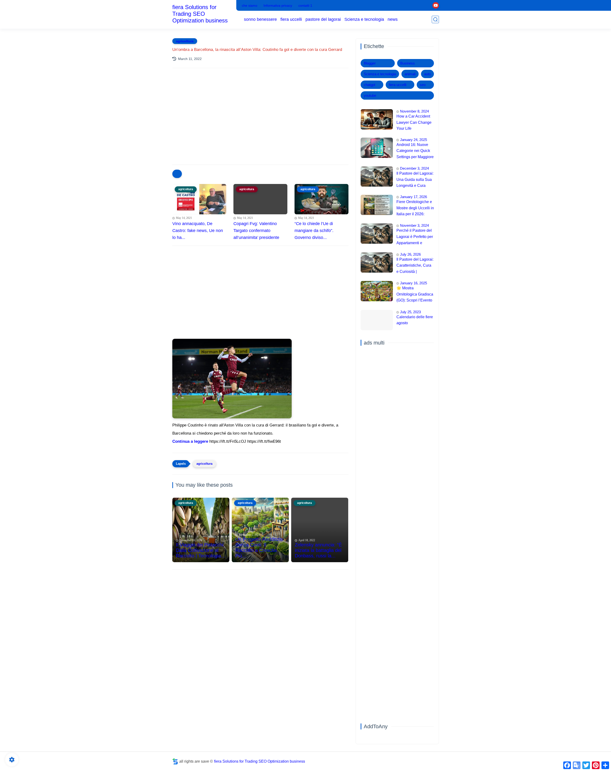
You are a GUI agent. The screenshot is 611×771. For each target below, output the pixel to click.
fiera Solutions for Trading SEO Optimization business (200, 14)
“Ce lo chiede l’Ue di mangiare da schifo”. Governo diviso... (314, 230)
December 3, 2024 (414, 168)
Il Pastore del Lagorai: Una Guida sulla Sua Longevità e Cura (414, 179)
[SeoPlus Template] (175, 761)
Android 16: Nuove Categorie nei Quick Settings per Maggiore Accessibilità (415, 151)
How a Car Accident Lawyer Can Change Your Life (414, 122)
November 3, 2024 (414, 225)
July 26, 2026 (410, 254)
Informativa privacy (277, 5)
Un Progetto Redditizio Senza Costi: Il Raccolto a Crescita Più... (259, 547)
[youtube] (435, 5)
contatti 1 (305, 5)
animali (410, 74)
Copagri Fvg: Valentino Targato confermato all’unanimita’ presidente (256, 230)
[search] (435, 19)
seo (423, 85)
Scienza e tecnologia (364, 19)
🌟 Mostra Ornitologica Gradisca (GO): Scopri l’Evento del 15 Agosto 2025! (414, 295)
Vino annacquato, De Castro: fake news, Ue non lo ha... (197, 230)
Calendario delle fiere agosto (414, 320)
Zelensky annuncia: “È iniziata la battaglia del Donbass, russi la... (318, 550)
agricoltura (185, 41)
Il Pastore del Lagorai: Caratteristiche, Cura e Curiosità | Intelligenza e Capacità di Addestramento (414, 266)
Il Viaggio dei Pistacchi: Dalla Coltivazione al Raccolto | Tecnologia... (200, 550)
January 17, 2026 (413, 197)
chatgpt (369, 85)
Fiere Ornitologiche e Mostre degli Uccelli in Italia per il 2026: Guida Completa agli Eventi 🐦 (415, 208)
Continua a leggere (190, 441)
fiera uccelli (291, 19)
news (393, 19)
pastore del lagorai (323, 19)
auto (427, 74)
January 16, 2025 (413, 283)
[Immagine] (377, 119)
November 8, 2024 (414, 111)
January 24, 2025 (413, 140)
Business (407, 63)
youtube (370, 95)
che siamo (249, 5)
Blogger (370, 63)
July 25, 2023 (410, 312)
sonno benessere (260, 19)
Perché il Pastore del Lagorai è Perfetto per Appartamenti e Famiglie (414, 237)
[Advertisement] (260, 113)
